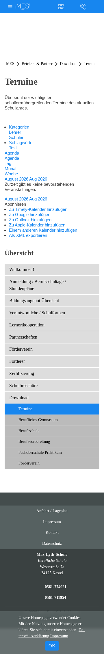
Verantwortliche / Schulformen (37, 312)
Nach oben (69, 501)
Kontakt (52, 532)
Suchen (93, 6)
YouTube (35, 499)
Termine (25, 408)
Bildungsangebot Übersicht (34, 300)
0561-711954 (55, 597)
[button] (15, 204)
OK (52, 645)
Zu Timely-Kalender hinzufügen (38, 209)
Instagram (46, 499)
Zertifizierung (21, 373)
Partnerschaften (23, 337)
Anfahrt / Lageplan (52, 510)
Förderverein (21, 349)
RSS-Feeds (58, 501)
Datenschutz (52, 543)
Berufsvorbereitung (34, 441)
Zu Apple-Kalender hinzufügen (37, 224)
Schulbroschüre (23, 385)
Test (13, 147)
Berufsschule (28, 430)
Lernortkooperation (26, 324)
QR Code (61, 9)
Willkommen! (21, 269)
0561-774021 (55, 586)
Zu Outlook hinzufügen (30, 219)
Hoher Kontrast (71, 9)
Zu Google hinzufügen (29, 214)
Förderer (17, 361)
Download (19, 397)
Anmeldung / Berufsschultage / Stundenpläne (37, 285)
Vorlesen (82, 6)
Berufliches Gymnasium (38, 419)
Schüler (16, 137)
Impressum (52, 521)
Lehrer (15, 132)
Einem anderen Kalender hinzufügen (43, 230)
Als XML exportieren (28, 235)
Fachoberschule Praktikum (40, 452)
